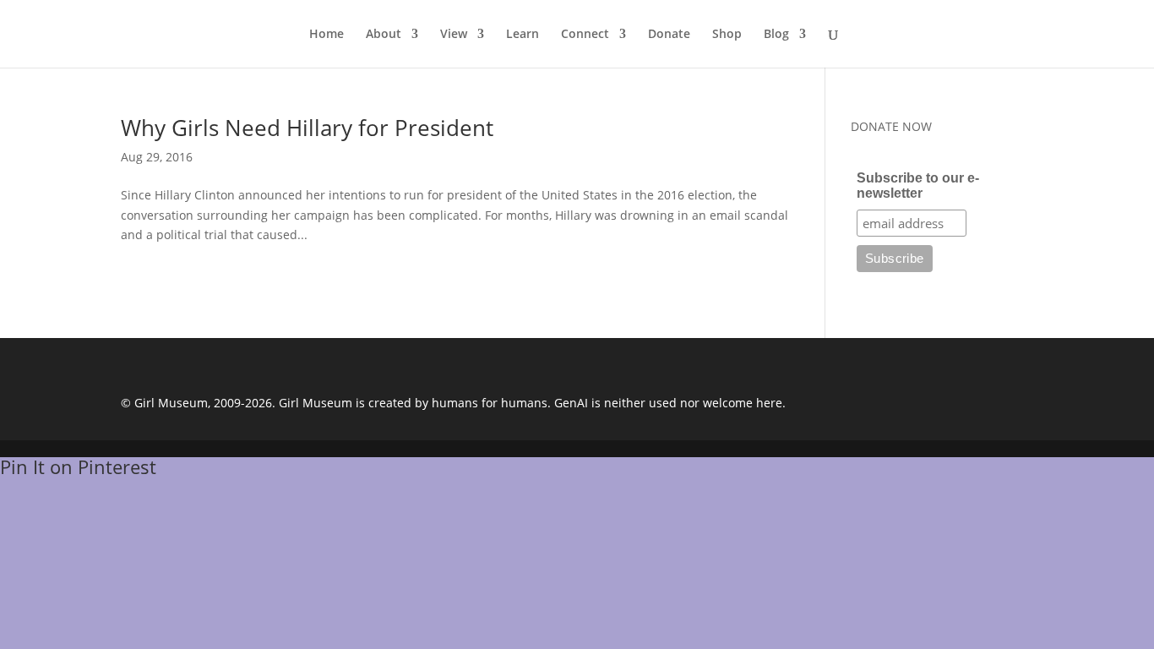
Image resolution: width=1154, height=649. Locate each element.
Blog (776, 34)
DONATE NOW (891, 126)
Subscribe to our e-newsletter (918, 185)
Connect (585, 34)
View (453, 34)
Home (326, 34)
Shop (727, 34)
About (383, 34)
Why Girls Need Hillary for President (307, 127)
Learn (522, 34)
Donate (669, 34)
